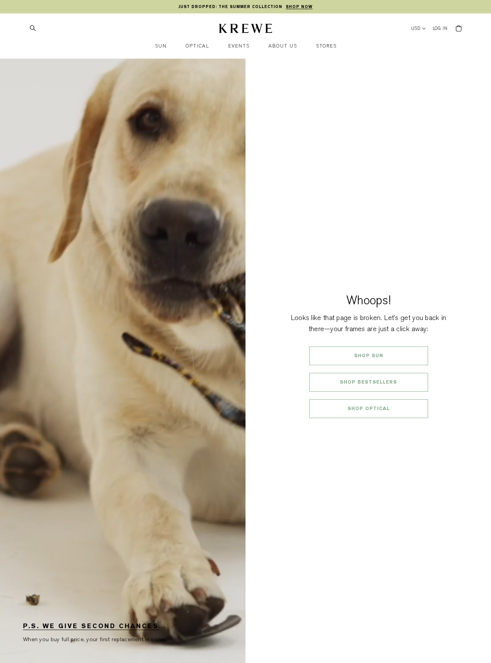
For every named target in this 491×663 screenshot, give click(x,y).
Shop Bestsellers (368, 382)
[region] (245, 7)
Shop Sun (368, 355)
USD (416, 28)
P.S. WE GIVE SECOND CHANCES (91, 626)
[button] (161, 46)
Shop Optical (369, 408)
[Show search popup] (32, 28)
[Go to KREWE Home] (245, 29)
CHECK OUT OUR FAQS (368, 429)
